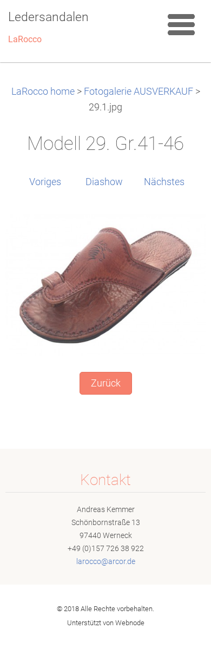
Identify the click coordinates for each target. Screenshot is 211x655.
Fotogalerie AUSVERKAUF (138, 91)
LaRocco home (43, 91)
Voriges (45, 181)
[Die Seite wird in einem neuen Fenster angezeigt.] (105, 284)
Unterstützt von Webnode (105, 623)
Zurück (106, 383)
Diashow (104, 181)
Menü (181, 24)
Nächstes (164, 181)
